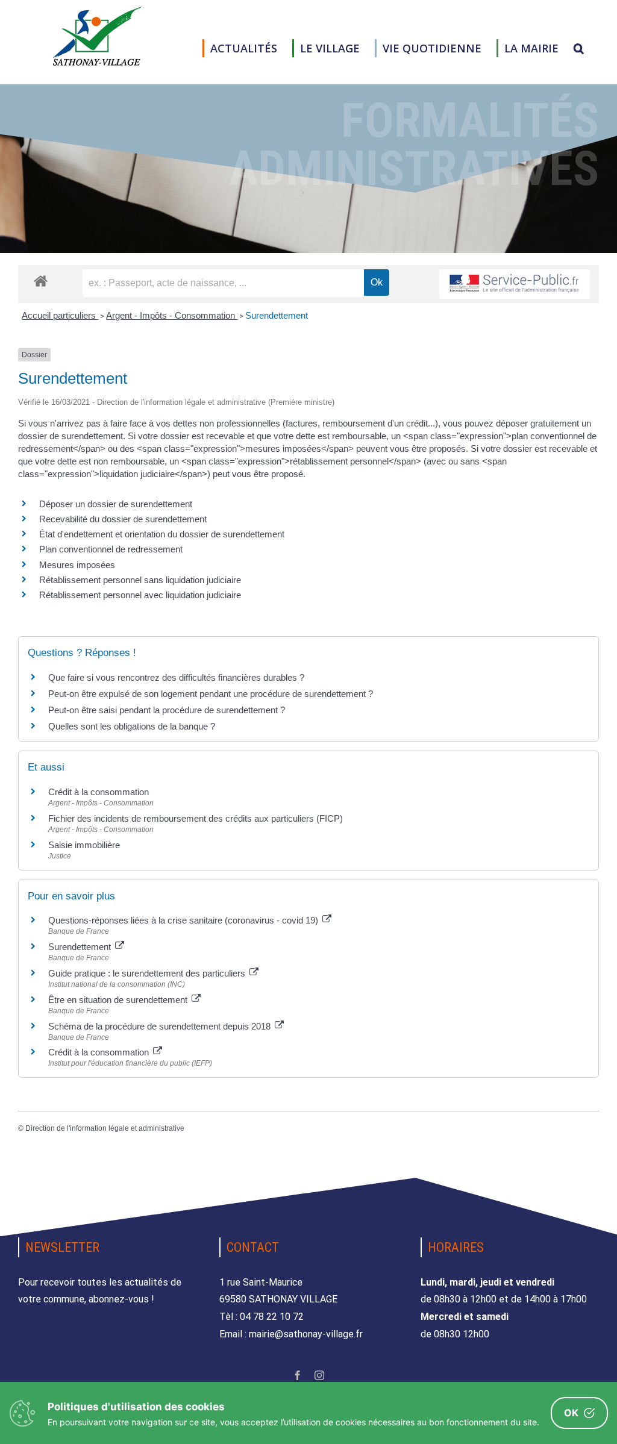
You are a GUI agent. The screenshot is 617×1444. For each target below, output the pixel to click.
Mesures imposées (77, 565)
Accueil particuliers (60, 315)
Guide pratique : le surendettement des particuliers (148, 973)
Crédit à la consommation (98, 792)
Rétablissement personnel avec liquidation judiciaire (140, 595)
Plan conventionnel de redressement (111, 549)
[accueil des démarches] (40, 280)
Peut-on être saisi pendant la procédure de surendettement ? (166, 710)
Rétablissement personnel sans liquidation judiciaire (140, 580)
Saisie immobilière (84, 845)
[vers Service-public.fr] (514, 284)
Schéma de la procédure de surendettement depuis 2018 (160, 1026)
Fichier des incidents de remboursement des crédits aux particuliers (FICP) (195, 818)
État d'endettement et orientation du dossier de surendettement (161, 534)
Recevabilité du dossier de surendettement (123, 519)
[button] (579, 48)
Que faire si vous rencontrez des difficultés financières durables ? (176, 677)
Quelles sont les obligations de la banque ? (131, 726)
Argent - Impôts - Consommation (171, 315)
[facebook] (297, 1375)
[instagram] (319, 1375)
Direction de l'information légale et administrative (104, 1128)
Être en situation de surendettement (119, 1000)
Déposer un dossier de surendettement (115, 504)
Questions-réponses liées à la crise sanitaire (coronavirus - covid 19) (184, 920)
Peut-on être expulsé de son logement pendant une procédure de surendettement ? (210, 694)
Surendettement (276, 315)
